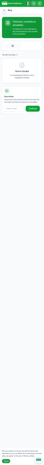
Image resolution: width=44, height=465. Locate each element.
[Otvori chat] (38, 459)
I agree (6, 461)
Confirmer (33, 108)
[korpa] (33, 3)
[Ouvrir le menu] (39, 3)
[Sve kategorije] (12, 45)
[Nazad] (4, 10)
